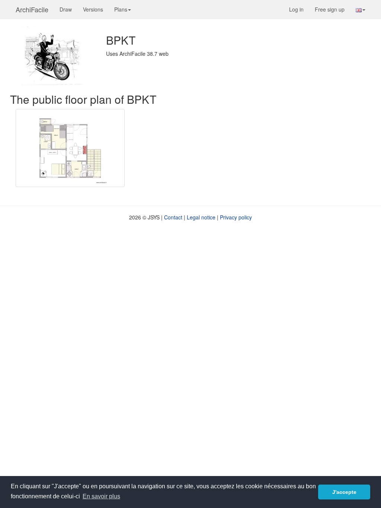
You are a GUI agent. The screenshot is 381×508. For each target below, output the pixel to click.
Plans (120, 9)
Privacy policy (236, 217)
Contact (173, 217)
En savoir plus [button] (101, 496)
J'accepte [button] (344, 492)
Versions (93, 9)
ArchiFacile (32, 9)
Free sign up (330, 9)
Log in (296, 9)
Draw (66, 9)
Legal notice (201, 217)
